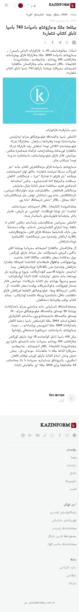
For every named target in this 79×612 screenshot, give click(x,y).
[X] (45, 43)
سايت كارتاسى (68, 568)
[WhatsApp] (67, 43)
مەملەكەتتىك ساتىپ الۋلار (62, 545)
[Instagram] (74, 43)
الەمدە (73, 490)
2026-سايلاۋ (60, 15)
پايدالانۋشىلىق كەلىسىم (63, 513)
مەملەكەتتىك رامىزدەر (64, 529)
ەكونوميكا (70, 482)
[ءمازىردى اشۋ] (6, 5)
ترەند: (73, 15)
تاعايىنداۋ (39, 15)
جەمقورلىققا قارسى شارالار (62, 537)
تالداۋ (73, 474)
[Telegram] (60, 43)
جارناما (72, 584)
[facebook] (60, 435)
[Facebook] (52, 43)
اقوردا (29, 15)
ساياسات (71, 466)
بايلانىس (71, 576)
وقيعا (48, 15)
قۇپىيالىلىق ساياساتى (64, 521)
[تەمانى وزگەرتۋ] (18, 5)
